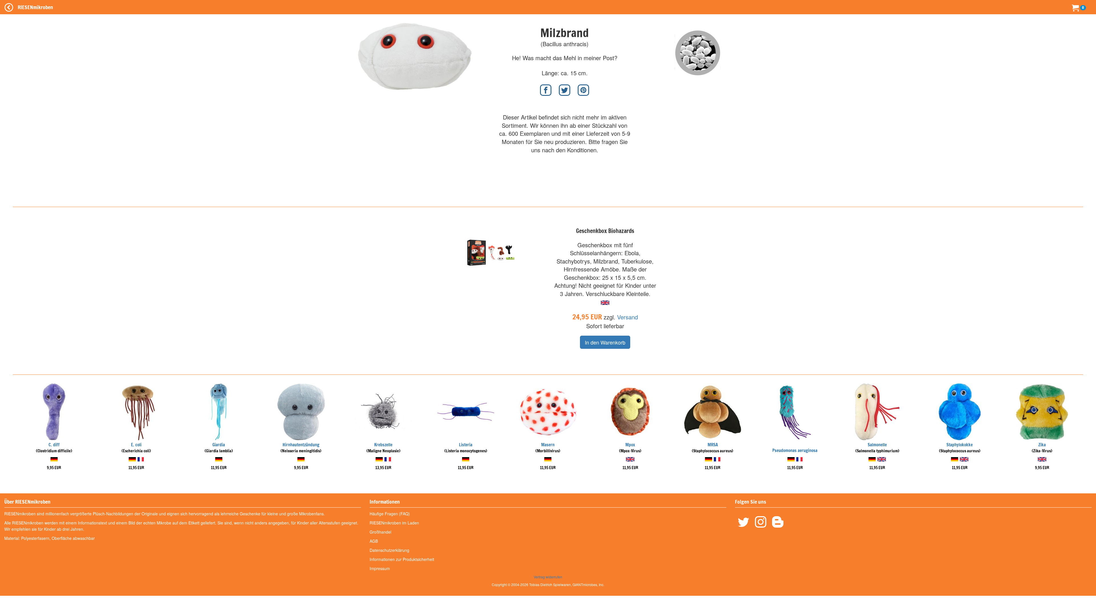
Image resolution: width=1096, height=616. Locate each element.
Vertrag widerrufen (548, 576)
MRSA (713, 445)
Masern (548, 445)
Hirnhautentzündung (301, 445)
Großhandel (380, 532)
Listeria (465, 445)
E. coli (136, 445)
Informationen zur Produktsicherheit (402, 559)
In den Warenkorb (605, 342)
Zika (1042, 445)
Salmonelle (877, 445)
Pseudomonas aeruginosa (794, 450)
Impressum (380, 568)
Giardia (218, 445)
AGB (374, 541)
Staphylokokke (959, 445)
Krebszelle (383, 445)
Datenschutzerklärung (389, 550)
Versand (627, 317)
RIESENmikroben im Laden (394, 523)
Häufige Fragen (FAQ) (390, 513)
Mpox (630, 445)
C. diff (54, 445)
